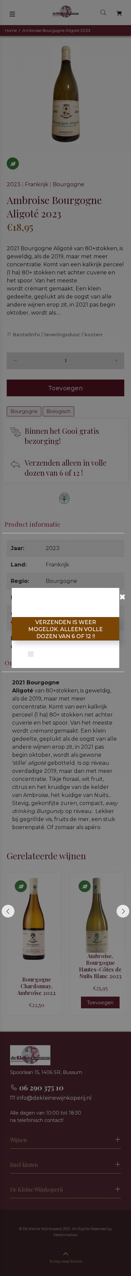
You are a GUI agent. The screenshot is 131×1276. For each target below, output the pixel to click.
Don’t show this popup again (69, 655)
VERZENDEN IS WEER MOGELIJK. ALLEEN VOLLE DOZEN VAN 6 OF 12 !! (65, 629)
